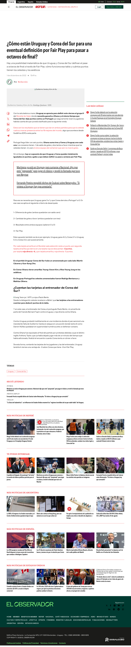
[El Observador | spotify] (114, 609)
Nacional (50, 617)
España (30, 2)
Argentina (21, 2)
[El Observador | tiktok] (123, 605)
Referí (41, 617)
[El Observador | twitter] (107, 605)
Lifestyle (33, 620)
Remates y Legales (64, 620)
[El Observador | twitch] (123, 609)
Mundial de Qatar (23, 116)
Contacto (62, 643)
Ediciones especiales (82, 620)
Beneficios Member (29, 617)
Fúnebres (51, 620)
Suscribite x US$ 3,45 (114, 7)
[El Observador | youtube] (119, 605)
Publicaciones (98, 620)
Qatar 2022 (52, 7)
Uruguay (11, 2)
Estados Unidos (42, 2)
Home (9, 617)
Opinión (41, 620)
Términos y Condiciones (48, 643)
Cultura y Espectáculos (17, 620)
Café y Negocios (62, 617)
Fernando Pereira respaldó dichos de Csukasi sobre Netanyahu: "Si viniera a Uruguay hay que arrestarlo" (37, 396)
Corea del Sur (21, 371)
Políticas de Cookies (14, 643)
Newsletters (112, 620)
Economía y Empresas (80, 617)
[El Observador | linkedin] (109, 609)
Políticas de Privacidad (31, 643)
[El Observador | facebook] (110, 605)
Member (16, 617)
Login (99, 7)
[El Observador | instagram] (115, 605)
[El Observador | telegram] (118, 609)
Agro (93, 617)
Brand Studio (102, 617)
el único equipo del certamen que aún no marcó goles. (56, 148)
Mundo (113, 617)
